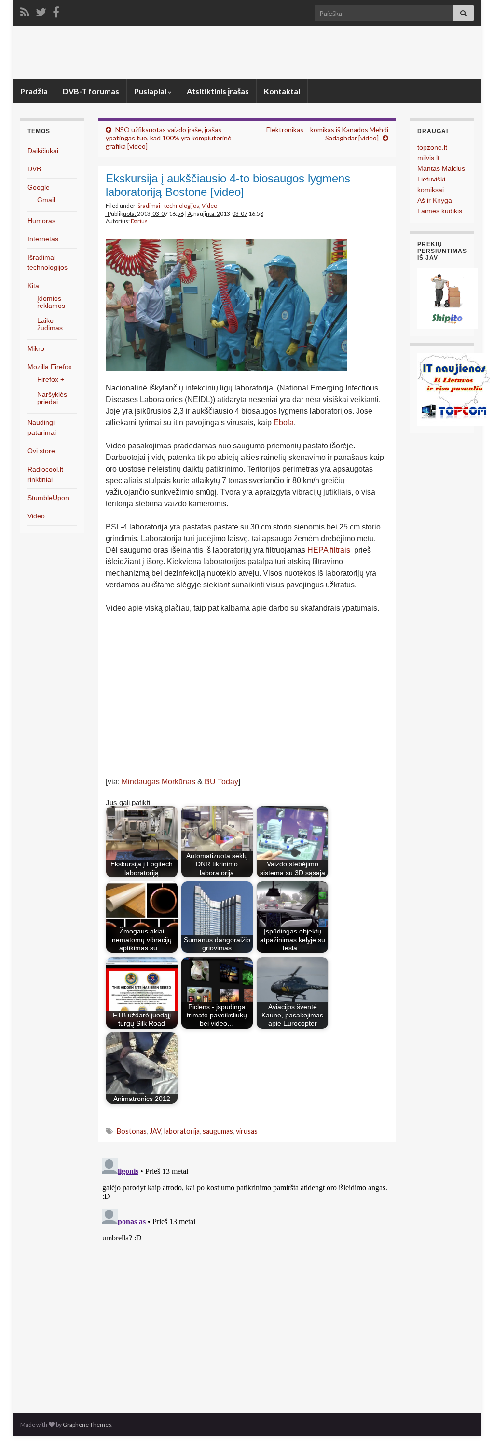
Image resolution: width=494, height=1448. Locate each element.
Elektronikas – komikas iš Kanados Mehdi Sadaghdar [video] (327, 133)
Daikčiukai (42, 150)
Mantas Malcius (441, 168)
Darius (139, 220)
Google (38, 187)
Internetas (42, 239)
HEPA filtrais (328, 550)
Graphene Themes (87, 1424)
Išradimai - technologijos (168, 205)
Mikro (35, 348)
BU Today (221, 782)
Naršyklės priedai (52, 397)
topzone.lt (432, 147)
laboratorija (182, 1131)
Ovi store (41, 451)
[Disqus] (247, 1275)
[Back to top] (472, 1426)
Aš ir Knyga (434, 200)
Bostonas (132, 1131)
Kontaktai (282, 91)
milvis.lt (428, 158)
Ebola (284, 422)
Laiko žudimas (50, 324)
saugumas (218, 1131)
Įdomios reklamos (51, 301)
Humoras (41, 220)
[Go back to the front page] (247, 52)
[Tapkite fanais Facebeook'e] (56, 10)
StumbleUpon (48, 497)
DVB (34, 169)
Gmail (46, 200)
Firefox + (50, 379)
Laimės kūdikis (439, 211)
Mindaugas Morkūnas (158, 782)
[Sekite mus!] (41, 10)
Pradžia (34, 91)
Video (209, 205)
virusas (247, 1131)
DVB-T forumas (91, 91)
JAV (155, 1131)
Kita (33, 286)
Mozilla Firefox (49, 367)
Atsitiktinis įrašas (218, 91)
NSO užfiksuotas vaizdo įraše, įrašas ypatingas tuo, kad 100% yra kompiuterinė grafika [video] (169, 137)
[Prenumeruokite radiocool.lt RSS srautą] (24, 10)
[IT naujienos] (453, 389)
